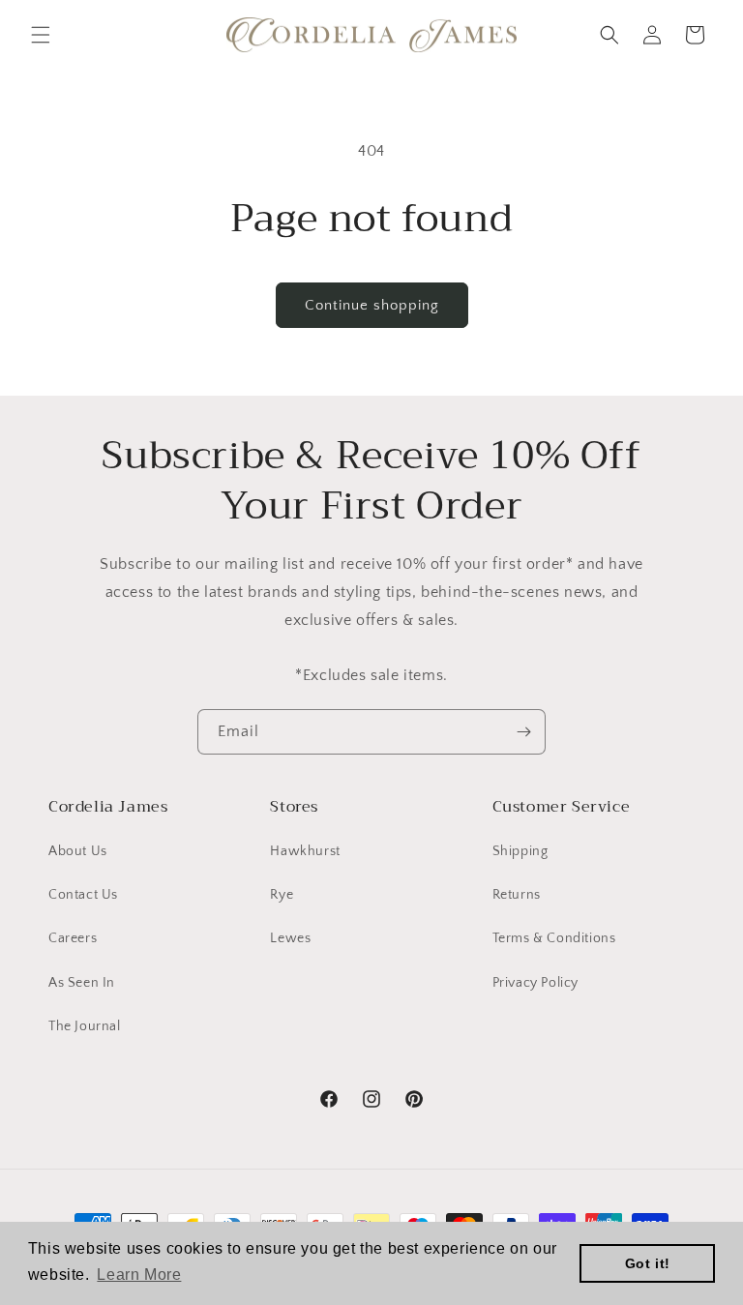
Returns (516, 895)
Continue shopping (372, 305)
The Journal (84, 1026)
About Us (77, 851)
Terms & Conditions (554, 938)
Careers (72, 938)
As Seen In (81, 983)
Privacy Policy (535, 983)
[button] (40, 35)
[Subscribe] (523, 732)
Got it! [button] (647, 1263)
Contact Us (83, 895)
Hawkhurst (305, 851)
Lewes (290, 938)
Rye (281, 895)
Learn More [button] (139, 1274)
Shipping (520, 851)
